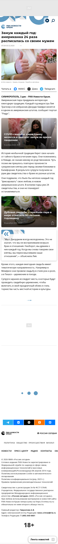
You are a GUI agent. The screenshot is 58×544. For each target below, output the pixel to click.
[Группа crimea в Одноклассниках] (39, 422)
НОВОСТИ (6, 451)
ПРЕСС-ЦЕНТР (21, 451)
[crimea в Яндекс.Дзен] (29, 422)
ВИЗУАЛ (50, 443)
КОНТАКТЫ (46, 451)
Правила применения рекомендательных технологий (27, 482)
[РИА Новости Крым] (11, 27)
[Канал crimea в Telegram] (8, 422)
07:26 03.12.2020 (7, 46)
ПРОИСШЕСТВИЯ (37, 443)
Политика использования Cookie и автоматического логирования (26, 475)
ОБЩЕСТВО (21, 443)
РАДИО (34, 451)
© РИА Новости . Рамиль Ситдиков (12, 82)
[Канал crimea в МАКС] (50, 422)
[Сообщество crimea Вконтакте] (18, 422)
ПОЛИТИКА (9, 443)
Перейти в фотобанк (32, 82)
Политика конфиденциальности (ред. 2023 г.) (22, 479)
